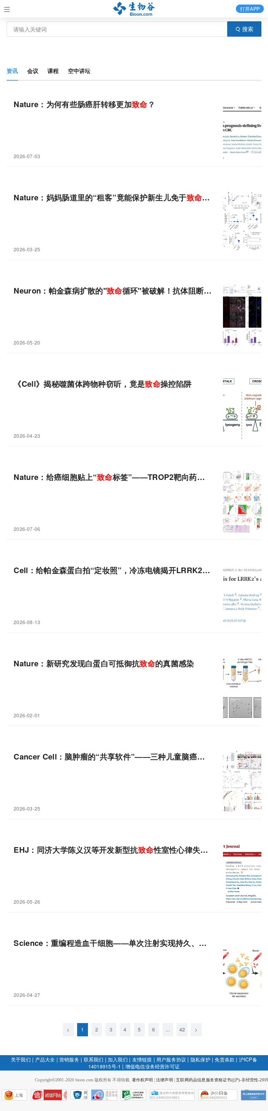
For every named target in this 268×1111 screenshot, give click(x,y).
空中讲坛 (79, 71)
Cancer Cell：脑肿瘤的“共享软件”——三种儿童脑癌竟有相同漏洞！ (113, 756)
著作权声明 (142, 1079)
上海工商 (12, 1097)
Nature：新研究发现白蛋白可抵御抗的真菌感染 (104, 663)
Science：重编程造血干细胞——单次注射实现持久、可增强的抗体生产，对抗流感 (113, 943)
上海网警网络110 (49, 1095)
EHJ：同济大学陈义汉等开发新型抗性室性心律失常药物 (113, 849)
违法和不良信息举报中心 (104, 1095)
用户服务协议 (171, 1059)
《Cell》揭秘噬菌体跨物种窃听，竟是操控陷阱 (103, 383)
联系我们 (94, 1059)
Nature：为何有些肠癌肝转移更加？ (84, 104)
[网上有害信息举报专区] (253, 1095)
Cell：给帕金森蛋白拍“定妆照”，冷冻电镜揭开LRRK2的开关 (113, 570)
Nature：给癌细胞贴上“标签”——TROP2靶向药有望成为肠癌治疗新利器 (113, 477)
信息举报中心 (133, 1095)
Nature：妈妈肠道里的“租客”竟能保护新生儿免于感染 (113, 197)
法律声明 (164, 1079)
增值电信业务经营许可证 (152, 1066)
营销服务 (69, 1059)
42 (182, 1029)
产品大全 (45, 1059)
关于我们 (21, 1059)
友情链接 (142, 1059)
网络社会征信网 (86, 1094)
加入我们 (118, 1059)
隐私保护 (200, 1059)
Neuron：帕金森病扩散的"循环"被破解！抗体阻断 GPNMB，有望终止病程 (113, 290)
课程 (53, 71)
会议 (32, 71)
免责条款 (224, 1059)
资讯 (12, 71)
